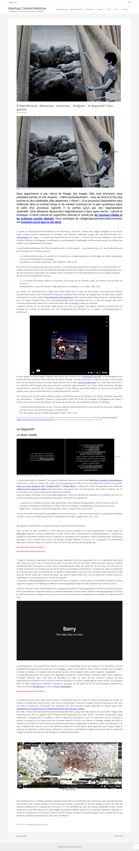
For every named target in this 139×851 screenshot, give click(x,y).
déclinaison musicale (92, 376)
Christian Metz (52, 486)
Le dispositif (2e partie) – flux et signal (37, 824)
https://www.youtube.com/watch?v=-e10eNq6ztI (30, 547)
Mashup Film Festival (62, 9)
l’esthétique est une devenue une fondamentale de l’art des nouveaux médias (50, 708)
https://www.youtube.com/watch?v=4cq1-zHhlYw (30, 691)
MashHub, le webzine (76, 9)
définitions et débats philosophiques (105, 480)
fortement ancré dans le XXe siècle (41, 222)
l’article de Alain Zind (87, 382)
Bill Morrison (38, 686)
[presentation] (17, 2)
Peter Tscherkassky (62, 686)
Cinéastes (100, 9)
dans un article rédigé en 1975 (30, 486)
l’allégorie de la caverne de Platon (32, 489)
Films (108, 9)
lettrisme (21, 533)
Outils (116, 9)
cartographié (22, 237)
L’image (61, 669)
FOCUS (19, 113)
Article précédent (21, 836)
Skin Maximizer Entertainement (59, 297)
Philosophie (90, 9)
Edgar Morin (69, 486)
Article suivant (119, 836)
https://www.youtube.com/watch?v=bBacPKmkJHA (31, 551)
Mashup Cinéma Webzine (27, 8)
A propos (125, 9)
